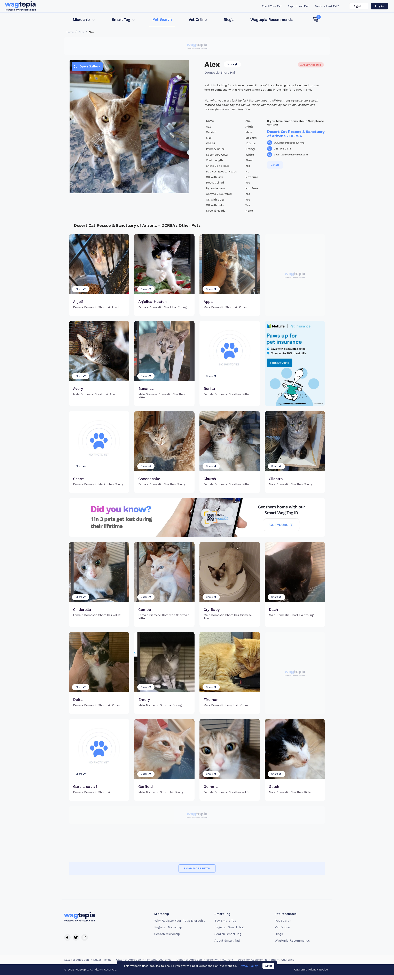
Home (70, 32)
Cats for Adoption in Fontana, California (143, 959)
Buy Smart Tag (225, 921)
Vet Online (197, 19)
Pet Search (162, 19)
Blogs (228, 19)
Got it (268, 965)
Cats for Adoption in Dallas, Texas (87, 959)
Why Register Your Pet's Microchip (179, 921)
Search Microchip (167, 934)
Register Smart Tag (228, 927)
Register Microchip (168, 927)
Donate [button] (275, 164)
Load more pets (197, 868)
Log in (379, 6)
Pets (81, 32)
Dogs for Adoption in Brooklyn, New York (204, 959)
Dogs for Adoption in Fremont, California (266, 959)
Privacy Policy (248, 965)
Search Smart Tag (227, 934)
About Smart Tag (227, 940)
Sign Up (359, 6)
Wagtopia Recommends (271, 19)
